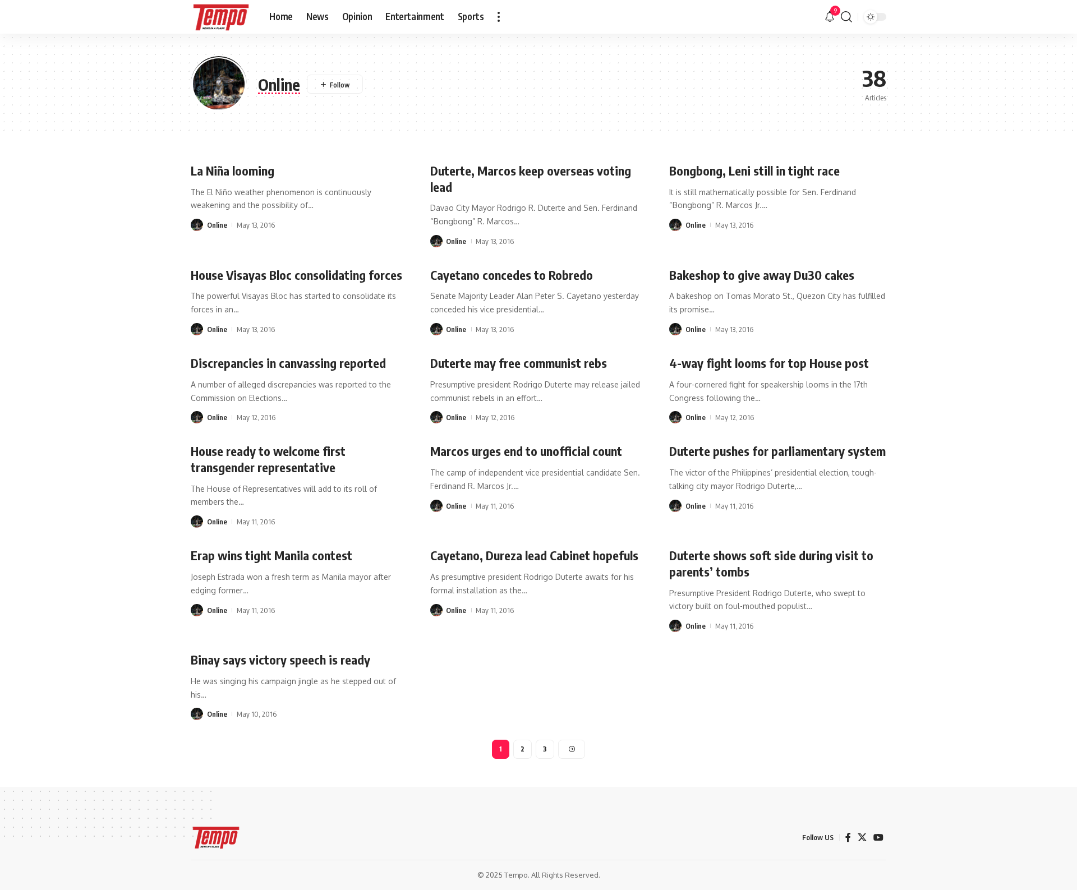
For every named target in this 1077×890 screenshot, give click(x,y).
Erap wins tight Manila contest (271, 555)
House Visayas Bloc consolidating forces (296, 275)
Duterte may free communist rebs (518, 363)
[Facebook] (848, 837)
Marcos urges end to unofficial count (526, 451)
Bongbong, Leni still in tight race (754, 170)
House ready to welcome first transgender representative (268, 459)
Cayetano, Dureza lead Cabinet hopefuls (534, 555)
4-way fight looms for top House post (769, 363)
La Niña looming (232, 170)
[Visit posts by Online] (197, 225)
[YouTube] (878, 837)
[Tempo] (221, 17)
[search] (846, 17)
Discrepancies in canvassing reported (288, 363)
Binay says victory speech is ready (280, 659)
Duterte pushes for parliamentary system (777, 451)
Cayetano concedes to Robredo (511, 275)
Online (217, 224)
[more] (499, 17)
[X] (862, 837)
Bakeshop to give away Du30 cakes (761, 275)
